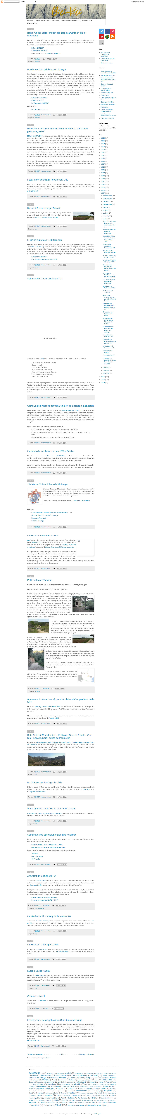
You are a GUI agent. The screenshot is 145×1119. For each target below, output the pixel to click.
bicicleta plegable (79, 1075)
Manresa (47, 1093)
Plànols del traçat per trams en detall (44, 897)
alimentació (60, 1073)
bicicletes (94, 1075)
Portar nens (105, 95)
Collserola (70, 1082)
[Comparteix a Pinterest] (56, 59)
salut (56, 1100)
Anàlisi (68, 1073)
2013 (103, 176)
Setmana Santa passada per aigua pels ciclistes (51, 834)
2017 (103, 164)
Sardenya (111, 1100)
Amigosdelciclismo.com (36, 792)
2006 (103, 377)
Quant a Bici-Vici (32, 23)
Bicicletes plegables (107, 102)
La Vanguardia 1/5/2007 (39, 109)
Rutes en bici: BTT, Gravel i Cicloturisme (47, 20)
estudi (60, 1089)
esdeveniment (40, 1088)
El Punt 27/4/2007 (37, 48)
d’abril (105, 219)
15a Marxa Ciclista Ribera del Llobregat (47, 484)
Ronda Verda (82, 1098)
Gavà (111, 1088)
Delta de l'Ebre (104, 1084)
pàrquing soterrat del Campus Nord (47, 707)
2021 (103, 152)
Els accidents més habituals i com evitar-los (108, 79)
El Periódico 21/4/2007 (39, 257)
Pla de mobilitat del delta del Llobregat (46, 69)
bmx (101, 1077)
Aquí (28, 540)
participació (67, 1095)
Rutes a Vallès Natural (38, 971)
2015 (103, 170)
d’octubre (106, 201)
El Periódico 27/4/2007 (39, 51)
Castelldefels (107, 1080)
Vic (45, 1105)
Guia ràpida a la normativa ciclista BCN (108, 72)
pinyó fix (111, 1095)
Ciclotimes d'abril (36, 996)
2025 (103, 141)
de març (106, 367)
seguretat (32, 1102)
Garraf (96, 1088)
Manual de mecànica (108, 104)
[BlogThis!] (50, 59)
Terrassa (71, 1102)
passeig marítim (77, 1095)
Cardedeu (72, 1080)
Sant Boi (65, 1100)
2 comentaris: (45, 905)
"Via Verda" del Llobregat (81, 500)
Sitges (43, 1102)
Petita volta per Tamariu (39, 580)
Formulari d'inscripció (38, 518)
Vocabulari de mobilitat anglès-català (108, 115)
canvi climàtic (62, 1080)
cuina (114, 1082)
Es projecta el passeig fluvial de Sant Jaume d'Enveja (54, 1020)
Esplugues (50, 1088)
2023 (103, 147)
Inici (61, 1054)
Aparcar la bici (54, 718)
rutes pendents (40, 1100)
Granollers (37, 1091)
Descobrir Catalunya (42, 921)
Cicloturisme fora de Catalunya (70, 20)
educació (66, 1086)
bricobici (35, 1080)
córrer (102, 1082)
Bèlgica (106, 1073)
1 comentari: (45, 688)
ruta (36, 229)
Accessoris (104, 107)
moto (106, 1093)
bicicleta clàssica (46, 1075)
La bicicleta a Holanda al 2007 (42, 535)
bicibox (34, 1075)
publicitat (54, 1098)
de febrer (106, 370)
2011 (103, 181)
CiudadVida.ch (35, 542)
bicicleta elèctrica (61, 1075)
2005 (103, 379)
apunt (42, 359)
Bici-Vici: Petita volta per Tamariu (44, 208)
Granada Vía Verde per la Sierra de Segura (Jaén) (48, 847)
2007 (103, 193)
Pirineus (31, 1098)
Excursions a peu (87, 20)
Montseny (90, 1093)
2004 (103, 382)
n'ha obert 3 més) (37, 247)
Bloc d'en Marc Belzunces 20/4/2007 (44, 259)
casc (96, 1080)
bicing (36, 268)
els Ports (83, 1086)
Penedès (95, 1095)
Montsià (99, 1093)
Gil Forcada (35, 859)
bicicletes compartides (108, 1075)
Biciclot (73, 1078)
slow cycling (50, 1102)
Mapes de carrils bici (108, 75)
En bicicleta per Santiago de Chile (44, 782)
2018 (103, 161)
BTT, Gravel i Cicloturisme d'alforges (105, 54)
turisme (105, 1102)
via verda (41, 908)
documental (41, 1086)
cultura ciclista (37, 1084)
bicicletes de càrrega (37, 1078)
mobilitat (37, 61)
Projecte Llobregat (37, 521)
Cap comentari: (46, 115)
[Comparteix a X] (52, 59)
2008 (103, 190)
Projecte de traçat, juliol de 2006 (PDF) (44, 900)
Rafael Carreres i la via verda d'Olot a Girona (46, 845)
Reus (62, 1098)
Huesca (62, 1091)
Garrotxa (103, 1088)
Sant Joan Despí (87, 1100)
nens (39, 1095)
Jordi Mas (34, 853)
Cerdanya (32, 1082)
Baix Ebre (99, 1073)
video (50, 1105)
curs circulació (65, 1084)
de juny (105, 213)
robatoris (70, 1098)
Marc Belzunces (37, 856)
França (81, 1088)
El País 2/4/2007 (41, 949)
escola (31, 1088)
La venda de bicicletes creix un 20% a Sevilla (50, 451)
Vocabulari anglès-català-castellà (107, 110)
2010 (103, 184)
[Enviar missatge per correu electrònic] (44, 58)
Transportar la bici (107, 92)
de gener (106, 373)
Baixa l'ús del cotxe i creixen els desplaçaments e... (109, 223)
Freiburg (88, 1088)
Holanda (55, 1091)
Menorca (63, 1093)
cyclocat (88, 1084)
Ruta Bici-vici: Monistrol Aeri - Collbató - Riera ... (109, 306)
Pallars (59, 1095)
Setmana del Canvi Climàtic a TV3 (45, 278)
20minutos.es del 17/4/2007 (72, 410)
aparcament (79, 1073)
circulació (61, 1082)
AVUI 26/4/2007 (32, 191)
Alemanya (50, 1073)
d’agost (105, 207)
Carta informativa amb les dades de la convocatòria (49, 512)
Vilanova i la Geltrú (94, 1105)
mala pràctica (38, 1093)
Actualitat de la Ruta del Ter (41, 876)
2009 (103, 187)
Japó (99, 1091)
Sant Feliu (75, 1100)
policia (37, 1098)
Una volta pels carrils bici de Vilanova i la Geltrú (44, 813)
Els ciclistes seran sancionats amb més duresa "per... (109, 238)
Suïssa (64, 1102)
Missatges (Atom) (43, 1058)
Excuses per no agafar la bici (106, 89)
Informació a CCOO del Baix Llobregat (44, 515)
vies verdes (71, 1105)
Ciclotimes (42, 1001)
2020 (103, 155)
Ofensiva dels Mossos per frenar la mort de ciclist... (109, 267)
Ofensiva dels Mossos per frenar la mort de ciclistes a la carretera (60, 405)
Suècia (58, 1102)
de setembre (107, 204)
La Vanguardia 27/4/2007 (40, 103)
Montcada (82, 1093)
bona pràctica (110, 1078)
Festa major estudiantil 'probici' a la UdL (47, 179)
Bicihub (80, 1078)
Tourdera (80, 1102)
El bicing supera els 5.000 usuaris (44, 240)
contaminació (80, 1082)
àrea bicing (90, 1073)
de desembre (108, 195)
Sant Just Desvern (102, 1100)
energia (91, 1086)
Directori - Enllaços (107, 118)
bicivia (96, 1077)
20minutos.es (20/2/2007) (55, 456)
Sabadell (48, 1100)
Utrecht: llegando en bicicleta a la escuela (59, 547)
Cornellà (93, 1082)
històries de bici (47, 1091)
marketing (55, 1093)
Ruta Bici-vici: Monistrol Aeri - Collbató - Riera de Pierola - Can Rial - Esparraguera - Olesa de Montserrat (59, 736)
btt (35, 691)
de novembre (108, 198)
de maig (106, 216)
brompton (45, 1080)
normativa (48, 1095)
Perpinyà (103, 1095)
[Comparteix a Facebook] (54, 59)
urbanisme (112, 1102)
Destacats (30, 20)
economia (55, 1086)
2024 (103, 144)
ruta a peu (105, 1098)
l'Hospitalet (107, 1091)
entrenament (108, 1086)
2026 (103, 138)
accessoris (34, 1073)
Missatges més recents (35, 1054)
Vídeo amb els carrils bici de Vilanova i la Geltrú (51, 808)
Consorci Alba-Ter (36, 885)
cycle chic (76, 1084)
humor (70, 1091)
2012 (103, 178)
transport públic (90, 1102)
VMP (105, 1105)
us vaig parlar (41, 880)
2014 (103, 173)
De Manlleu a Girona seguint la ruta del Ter (49, 916)
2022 (103, 149)
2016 (103, 167)
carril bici (79, 1080)
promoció (46, 1098)
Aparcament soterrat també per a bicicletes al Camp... (109, 298)
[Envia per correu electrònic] (48, 59)
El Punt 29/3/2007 (33, 1041)
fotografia (71, 1089)
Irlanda (93, 1091)
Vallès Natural (40, 975)
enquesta (98, 1086)
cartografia (87, 1080)
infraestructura (81, 1091)
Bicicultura (86, 789)
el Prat (73, 1086)
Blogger (98, 1114)
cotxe (109, 1082)
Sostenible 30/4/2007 (53, 53)
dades (95, 1084)
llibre (30, 1093)
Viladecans (80, 1105)
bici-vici (113, 1073)
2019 (103, 158)
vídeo (36, 824)
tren (100, 1102)
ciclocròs (39, 1082)
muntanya (112, 1093)
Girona (30, 1091)
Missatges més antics (86, 1054)
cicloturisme (49, 1082)
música (33, 1095)
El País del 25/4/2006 (34, 136)
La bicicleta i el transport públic (43, 944)
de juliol (106, 210)
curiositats (51, 1084)
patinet (88, 1095)
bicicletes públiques (58, 1078)
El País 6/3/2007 (62, 951)
